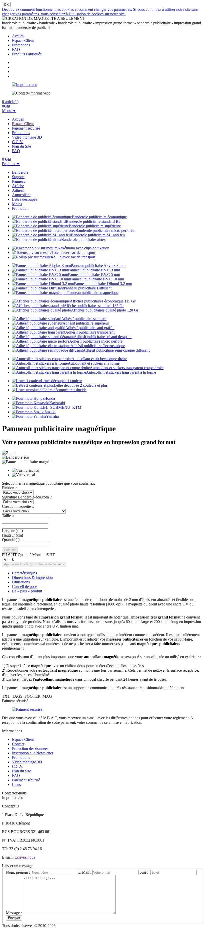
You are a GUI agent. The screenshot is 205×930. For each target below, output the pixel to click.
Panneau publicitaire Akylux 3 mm (98, 265)
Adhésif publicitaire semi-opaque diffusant (116, 350)
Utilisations (21, 582)
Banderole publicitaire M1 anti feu (98, 235)
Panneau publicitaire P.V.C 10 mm (97, 279)
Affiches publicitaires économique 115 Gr (103, 301)
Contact (18, 744)
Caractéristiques (24, 573)
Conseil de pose (24, 586)
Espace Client (23, 40)
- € (4, 559)
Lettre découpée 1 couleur (61, 381)
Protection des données (30, 748)
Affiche (18, 186)
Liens (16, 784)
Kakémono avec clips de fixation (83, 248)
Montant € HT (43, 555)
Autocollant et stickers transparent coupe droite (127, 368)
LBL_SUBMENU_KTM (60, 407)
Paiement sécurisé (26, 128)
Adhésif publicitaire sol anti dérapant (103, 337)
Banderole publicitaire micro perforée (105, 230)
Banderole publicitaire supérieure (95, 226)
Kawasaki (57, 403)
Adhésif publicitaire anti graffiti (89, 328)
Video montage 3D (27, 137)
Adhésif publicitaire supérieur (85, 323)
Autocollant (21, 195)
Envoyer (14, 918)
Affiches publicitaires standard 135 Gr (94, 305)
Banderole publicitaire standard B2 (93, 221)
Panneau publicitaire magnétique (92, 292)
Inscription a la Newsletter (32, 753)
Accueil (18, 36)
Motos (17, 204)
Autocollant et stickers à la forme (94, 363)
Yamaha (52, 416)
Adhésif (18, 190)
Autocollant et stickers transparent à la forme (121, 372)
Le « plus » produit (27, 591)
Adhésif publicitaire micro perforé (95, 341)
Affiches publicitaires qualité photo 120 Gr (104, 310)
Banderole (20, 172)
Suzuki (50, 412)
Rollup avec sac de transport (73, 257)
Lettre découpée (24, 199)
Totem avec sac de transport (73, 252)
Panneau (19, 181)
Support (18, 177)
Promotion (20, 208)
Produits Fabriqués (27, 54)
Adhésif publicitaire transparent (89, 332)
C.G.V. (17, 142)
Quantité (24, 555)
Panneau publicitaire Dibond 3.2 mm (103, 283)
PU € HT (9, 555)
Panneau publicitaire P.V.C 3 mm (94, 270)
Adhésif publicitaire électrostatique (97, 346)
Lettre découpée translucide (64, 390)
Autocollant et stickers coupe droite (99, 359)
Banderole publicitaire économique (99, 217)
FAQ (16, 49)
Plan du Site (21, 146)
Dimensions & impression (32, 577)
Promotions (21, 45)
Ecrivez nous (24, 857)
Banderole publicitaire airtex (83, 239)
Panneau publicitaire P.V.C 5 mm (94, 274)
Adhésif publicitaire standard (83, 319)
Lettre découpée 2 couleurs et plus (81, 385)
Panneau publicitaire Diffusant (88, 288)
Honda (49, 398)
